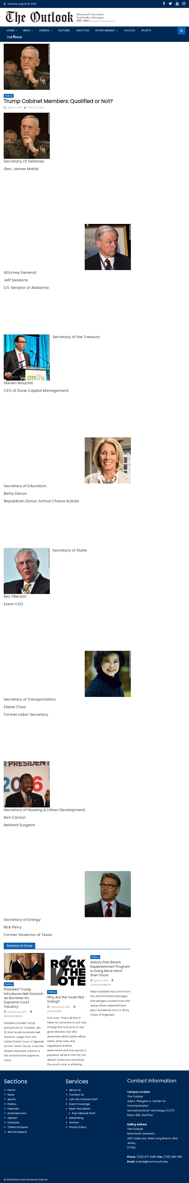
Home (10, 30)
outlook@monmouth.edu (151, 1161)
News (26, 30)
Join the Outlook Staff (83, 1099)
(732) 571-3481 (146, 1157)
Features (64, 30)
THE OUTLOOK (35, 107)
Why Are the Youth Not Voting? (65, 999)
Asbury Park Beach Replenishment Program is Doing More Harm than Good (110, 968)
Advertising (76, 1118)
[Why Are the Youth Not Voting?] (67, 970)
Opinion (44, 30)
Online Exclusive (18, 1127)
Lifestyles (82, 30)
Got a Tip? (14, 38)
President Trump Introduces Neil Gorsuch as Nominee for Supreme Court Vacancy (23, 998)
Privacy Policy (78, 1127)
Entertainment (105, 30)
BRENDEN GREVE (13, 1016)
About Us (75, 1090)
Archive (74, 1122)
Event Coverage (79, 1104)
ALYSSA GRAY (54, 1011)
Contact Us (76, 1094)
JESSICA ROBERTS (100, 985)
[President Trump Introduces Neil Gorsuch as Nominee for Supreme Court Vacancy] (24, 966)
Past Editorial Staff (83, 1113)
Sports (146, 30)
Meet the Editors (79, 1109)
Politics (129, 30)
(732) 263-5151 (172, 1157)
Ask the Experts (17, 1132)
